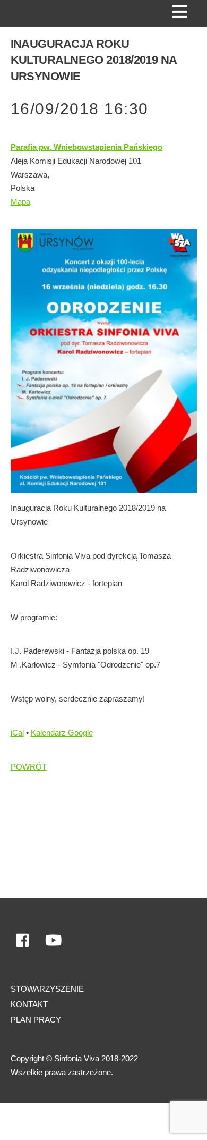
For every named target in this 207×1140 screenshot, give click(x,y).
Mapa (20, 201)
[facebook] (23, 940)
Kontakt (29, 1004)
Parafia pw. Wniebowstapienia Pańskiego (86, 146)
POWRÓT (29, 766)
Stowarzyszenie (47, 988)
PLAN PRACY (36, 1019)
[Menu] (179, 11)
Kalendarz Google (62, 732)
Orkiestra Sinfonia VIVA (54, 1122)
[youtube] (53, 940)
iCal (17, 732)
